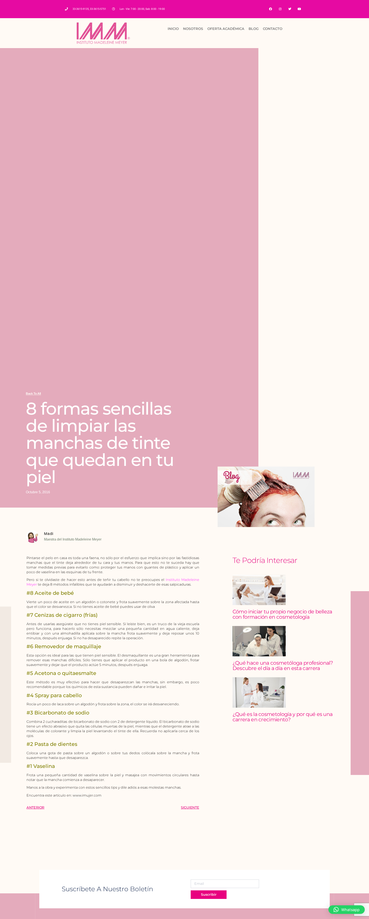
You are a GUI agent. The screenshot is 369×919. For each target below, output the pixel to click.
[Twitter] (289, 9)
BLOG (254, 29)
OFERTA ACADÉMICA (225, 29)
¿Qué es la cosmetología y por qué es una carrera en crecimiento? (283, 717)
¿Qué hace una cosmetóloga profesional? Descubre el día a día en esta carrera (283, 665)
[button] (346, 909)
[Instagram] (280, 9)
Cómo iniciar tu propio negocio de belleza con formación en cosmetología (282, 614)
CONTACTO (272, 29)
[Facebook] (270, 9)
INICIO (173, 29)
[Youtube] (299, 9)
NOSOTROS (193, 29)
